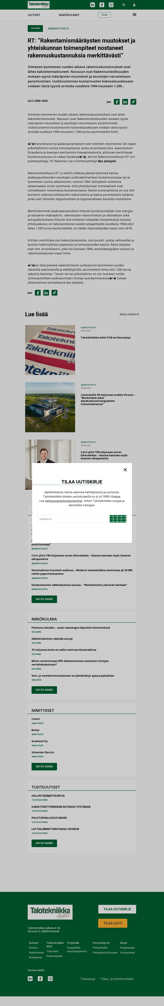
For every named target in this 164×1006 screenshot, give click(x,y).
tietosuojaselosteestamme (63, 501)
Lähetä (118, 519)
